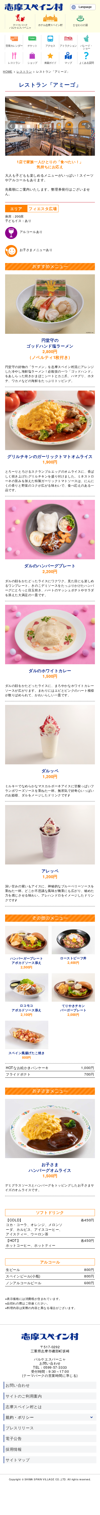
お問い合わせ (18, 1385)
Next (88, 126)
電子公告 (14, 1438)
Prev (11, 126)
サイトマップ (18, 1460)
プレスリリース (20, 1428)
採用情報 (14, 1449)
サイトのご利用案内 (24, 1396)
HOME (7, 71)
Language (85, 7)
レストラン (24, 71)
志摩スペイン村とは (24, 1406)
